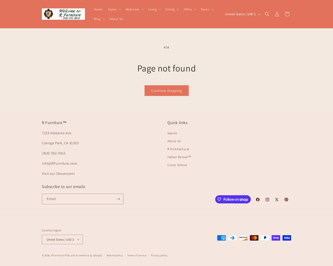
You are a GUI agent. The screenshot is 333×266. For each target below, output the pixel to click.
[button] (114, 9)
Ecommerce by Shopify (89, 255)
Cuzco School (177, 165)
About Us (174, 141)
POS (67, 255)
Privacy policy (159, 255)
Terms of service (136, 255)
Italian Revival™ (179, 157)
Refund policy (115, 255)
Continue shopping (166, 90)
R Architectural (178, 149)
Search (172, 133)
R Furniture (58, 255)
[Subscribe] (118, 199)
